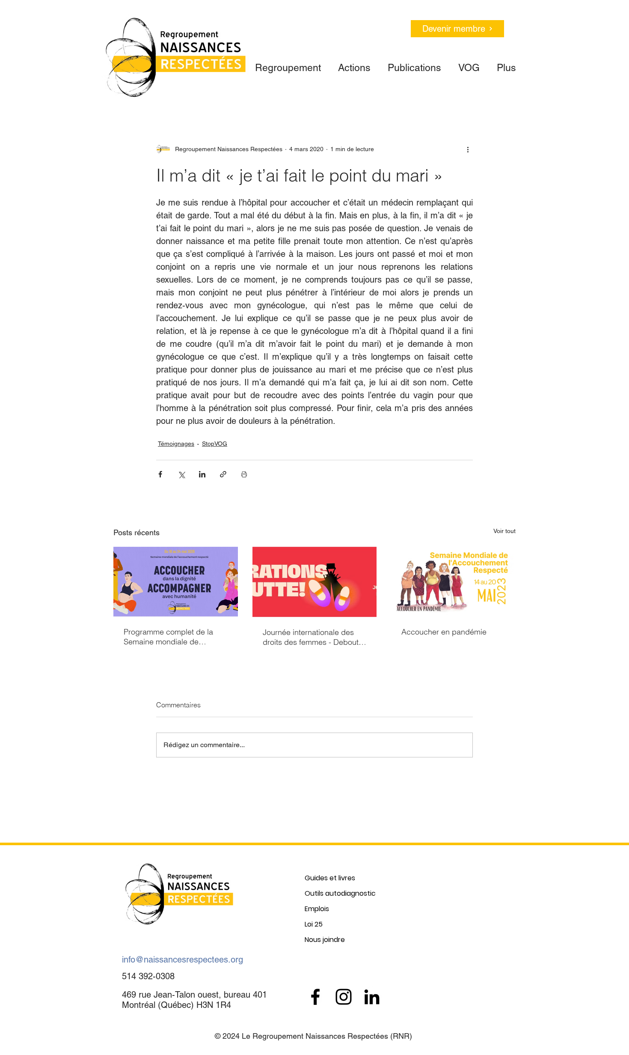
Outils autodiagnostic (340, 893)
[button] (287, 64)
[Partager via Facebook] (160, 474)
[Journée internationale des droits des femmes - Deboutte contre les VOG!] (314, 582)
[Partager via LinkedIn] (202, 474)
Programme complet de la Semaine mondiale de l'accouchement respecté (168, 637)
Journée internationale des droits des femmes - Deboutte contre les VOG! (314, 637)
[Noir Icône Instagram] (343, 996)
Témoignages (176, 443)
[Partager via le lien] (223, 474)
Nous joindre (325, 940)
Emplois (317, 909)
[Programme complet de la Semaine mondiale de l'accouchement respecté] (175, 582)
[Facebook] (315, 996)
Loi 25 (314, 924)
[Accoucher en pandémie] (453, 582)
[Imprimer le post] (244, 474)
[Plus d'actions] (468, 149)
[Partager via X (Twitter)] (181, 474)
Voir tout (504, 531)
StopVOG (214, 443)
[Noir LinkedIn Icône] (372, 996)
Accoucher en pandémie (444, 632)
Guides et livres (330, 878)
